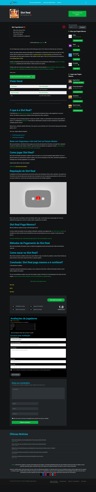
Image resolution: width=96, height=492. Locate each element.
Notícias (59, 2)
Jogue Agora (76, 59)
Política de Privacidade (54, 482)
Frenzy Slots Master (78, 86)
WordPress (28, 481)
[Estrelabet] (70, 65)
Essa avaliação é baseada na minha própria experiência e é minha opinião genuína (31, 370)
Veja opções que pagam (77, 13)
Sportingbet (76, 53)
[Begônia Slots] (70, 82)
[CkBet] (70, 37)
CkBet (74, 35)
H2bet (74, 44)
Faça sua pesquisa (73, 25)
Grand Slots (76, 95)
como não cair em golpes (21, 166)
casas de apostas (47, 54)
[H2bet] (70, 47)
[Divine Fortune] (70, 107)
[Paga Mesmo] (14, 2)
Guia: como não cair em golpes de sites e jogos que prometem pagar (29, 444)
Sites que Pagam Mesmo (35, 2)
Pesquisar (82, 27)
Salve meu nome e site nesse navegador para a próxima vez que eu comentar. (31, 418)
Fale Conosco (83, 481)
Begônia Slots (76, 80)
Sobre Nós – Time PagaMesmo (73, 481)
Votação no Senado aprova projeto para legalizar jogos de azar (27, 456)
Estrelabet (75, 63)
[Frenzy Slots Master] (70, 89)
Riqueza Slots (16, 58)
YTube (21, 58)
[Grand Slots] (70, 98)
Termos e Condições (53, 481)
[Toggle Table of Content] (32, 77)
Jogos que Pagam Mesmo (49, 2)
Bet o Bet (12, 284)
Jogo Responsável (62, 481)
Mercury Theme (33, 481)
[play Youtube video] (38, 198)
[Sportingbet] (70, 56)
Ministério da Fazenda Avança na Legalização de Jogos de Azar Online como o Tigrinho (33, 448)
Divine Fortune (76, 105)
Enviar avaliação (15, 374)
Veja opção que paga (78, 40)
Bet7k (11, 288)
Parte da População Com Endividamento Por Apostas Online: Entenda (29, 440)
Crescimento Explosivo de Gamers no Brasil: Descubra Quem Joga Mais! (30, 452)
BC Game (12, 291)
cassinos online (37, 54)
